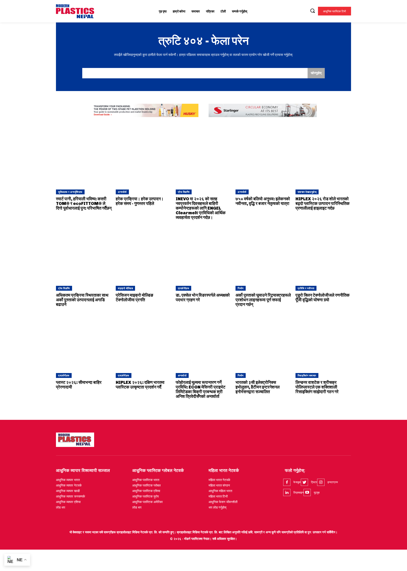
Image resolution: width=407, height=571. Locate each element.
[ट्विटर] (304, 482)
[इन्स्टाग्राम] (320, 482)
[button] (312, 10)
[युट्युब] (307, 492)
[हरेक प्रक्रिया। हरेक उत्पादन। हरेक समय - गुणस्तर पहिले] (143, 157)
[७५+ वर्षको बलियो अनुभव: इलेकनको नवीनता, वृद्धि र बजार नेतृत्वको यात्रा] (263, 157)
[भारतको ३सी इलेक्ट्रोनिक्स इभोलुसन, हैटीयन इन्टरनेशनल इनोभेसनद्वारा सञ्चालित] (263, 341)
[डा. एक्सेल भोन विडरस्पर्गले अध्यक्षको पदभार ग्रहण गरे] (203, 254)
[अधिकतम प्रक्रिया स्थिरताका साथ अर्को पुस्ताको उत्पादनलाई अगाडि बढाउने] (84, 254)
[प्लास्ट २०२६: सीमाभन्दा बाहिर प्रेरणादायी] (84, 341)
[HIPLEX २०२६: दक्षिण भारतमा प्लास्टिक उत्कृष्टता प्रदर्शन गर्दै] (143, 341)
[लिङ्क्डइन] (286, 492)
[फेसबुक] (286, 482)
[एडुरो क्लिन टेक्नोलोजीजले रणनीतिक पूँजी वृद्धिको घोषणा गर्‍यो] (323, 254)
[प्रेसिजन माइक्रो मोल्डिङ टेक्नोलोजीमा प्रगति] (143, 254)
